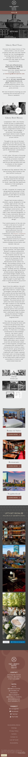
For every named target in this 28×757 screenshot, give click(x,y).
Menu (13, 12)
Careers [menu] (14, 734)
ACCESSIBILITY (14, 691)
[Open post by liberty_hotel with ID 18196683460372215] (14, 604)
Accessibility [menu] (14, 743)
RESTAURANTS (14, 695)
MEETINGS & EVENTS (14, 697)
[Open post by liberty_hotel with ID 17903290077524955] (14, 580)
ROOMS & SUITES (14, 689)
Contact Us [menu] (14, 737)
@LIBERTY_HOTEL (19, 516)
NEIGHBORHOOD (14, 699)
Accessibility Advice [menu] (14, 725)
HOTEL (14, 686)
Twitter (15, 714)
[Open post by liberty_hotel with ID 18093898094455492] (14, 532)
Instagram (15, 709)
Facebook (14, 711)
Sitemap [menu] (14, 728)
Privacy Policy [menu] (14, 731)
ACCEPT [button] (4, 755)
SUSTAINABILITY (14, 701)
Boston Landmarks (19, 233)
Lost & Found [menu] (14, 740)
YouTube (14, 717)
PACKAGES (14, 693)
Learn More (13, 434)
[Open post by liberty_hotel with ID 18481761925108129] (14, 556)
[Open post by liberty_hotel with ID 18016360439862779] (14, 627)
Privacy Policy (21, 752)
